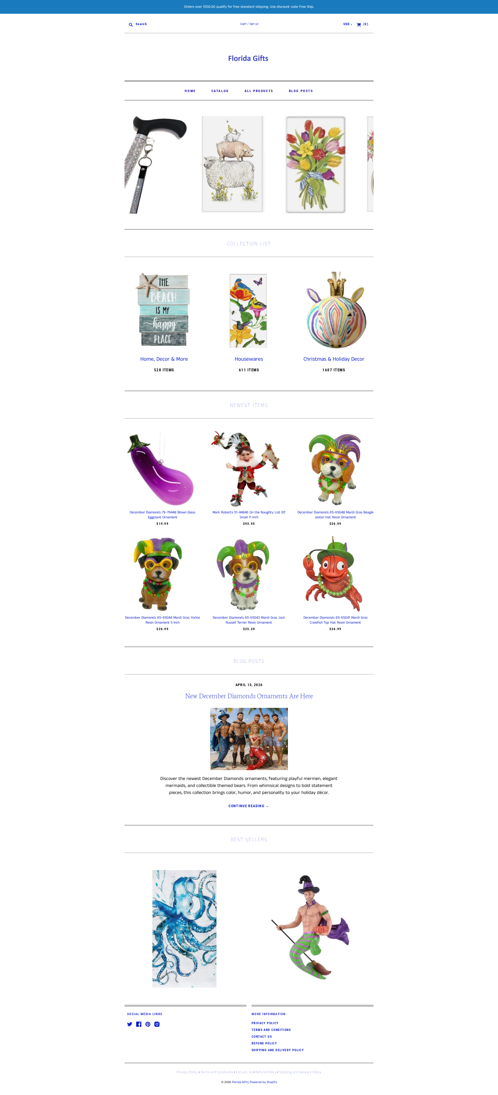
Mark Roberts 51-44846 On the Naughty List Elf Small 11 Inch (248, 515)
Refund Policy (264, 1043)
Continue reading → (249, 806)
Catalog (220, 91)
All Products (259, 91)
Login (243, 24)
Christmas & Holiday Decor (333, 359)
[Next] (368, 165)
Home (190, 91)
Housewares (249, 359)
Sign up (253, 24)
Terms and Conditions (271, 1030)
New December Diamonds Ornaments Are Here (249, 695)
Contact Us (262, 1036)
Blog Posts (301, 91)
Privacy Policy (265, 1023)
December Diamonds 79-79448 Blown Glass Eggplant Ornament (162, 515)
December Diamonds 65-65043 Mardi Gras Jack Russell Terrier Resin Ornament (249, 620)
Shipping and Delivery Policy (278, 1050)
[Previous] (130, 165)
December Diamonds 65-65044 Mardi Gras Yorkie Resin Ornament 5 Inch (162, 620)
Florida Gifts (240, 1082)
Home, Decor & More (164, 359)
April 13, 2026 (249, 685)
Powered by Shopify (263, 1082)
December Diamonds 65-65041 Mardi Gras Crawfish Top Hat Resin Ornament (335, 620)
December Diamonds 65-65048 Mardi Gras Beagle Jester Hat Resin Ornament (336, 515)
